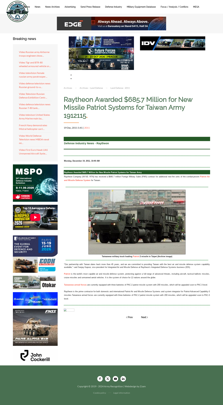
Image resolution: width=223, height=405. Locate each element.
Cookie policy (99, 393)
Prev (130, 317)
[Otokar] (35, 282)
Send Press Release (90, 7)
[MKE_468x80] (101, 63)
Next (143, 317)
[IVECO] (172, 43)
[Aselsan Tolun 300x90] (35, 298)
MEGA (196, 7)
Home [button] (27, 7)
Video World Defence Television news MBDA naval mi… (34, 139)
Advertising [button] (70, 7)
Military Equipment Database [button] (141, 7)
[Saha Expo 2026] (101, 41)
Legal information (121, 393)
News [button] (37, 7)
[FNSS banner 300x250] (35, 327)
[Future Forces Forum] (101, 52)
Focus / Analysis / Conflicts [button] (174, 7)
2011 (87, 127)
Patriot (136, 256)
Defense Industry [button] (113, 7)
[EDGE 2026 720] (111, 23)
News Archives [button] (52, 7)
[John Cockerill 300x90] (35, 355)
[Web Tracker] (69, 309)
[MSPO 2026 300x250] (35, 182)
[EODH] (35, 253)
